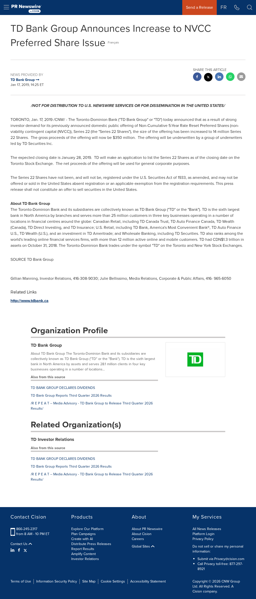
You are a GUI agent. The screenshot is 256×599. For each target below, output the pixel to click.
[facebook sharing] (197, 77)
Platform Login (203, 534)
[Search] (249, 7)
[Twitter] (25, 550)
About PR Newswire (147, 529)
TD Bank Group (46, 345)
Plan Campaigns (83, 534)
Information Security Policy (56, 581)
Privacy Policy (203, 539)
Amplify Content (83, 554)
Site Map (89, 581)
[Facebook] (19, 550)
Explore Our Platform (87, 529)
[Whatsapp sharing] (230, 77)
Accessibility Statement (148, 581)
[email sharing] (241, 77)
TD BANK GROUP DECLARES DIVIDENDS (63, 387)
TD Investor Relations (52, 439)
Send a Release (199, 7)
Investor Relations (85, 559)
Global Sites (141, 546)
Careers (138, 539)
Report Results (82, 549)
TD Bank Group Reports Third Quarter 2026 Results (71, 395)
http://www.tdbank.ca (29, 300)
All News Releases (206, 529)
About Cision (142, 534)
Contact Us (19, 544)
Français (113, 42)
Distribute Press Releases (91, 544)
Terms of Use (20, 581)
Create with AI (82, 539)
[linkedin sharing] (219, 77)
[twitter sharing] (208, 78)
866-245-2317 (26, 529)
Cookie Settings (113, 581)
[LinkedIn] (13, 550)
